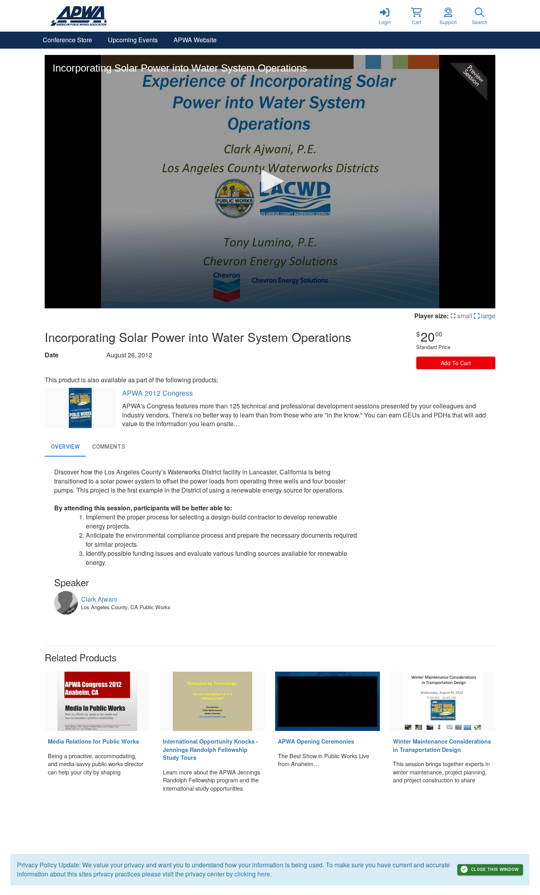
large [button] (487, 315)
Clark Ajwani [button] (99, 599)
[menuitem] (67, 40)
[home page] (120, 16)
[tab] (65, 447)
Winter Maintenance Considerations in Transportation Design (442, 745)
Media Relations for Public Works (93, 741)
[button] (416, 16)
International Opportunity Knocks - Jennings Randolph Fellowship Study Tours (210, 749)
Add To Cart (456, 363)
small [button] (464, 315)
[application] (270, 181)
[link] (384, 16)
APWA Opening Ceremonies (316, 741)
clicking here (252, 873)
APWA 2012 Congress (157, 393)
